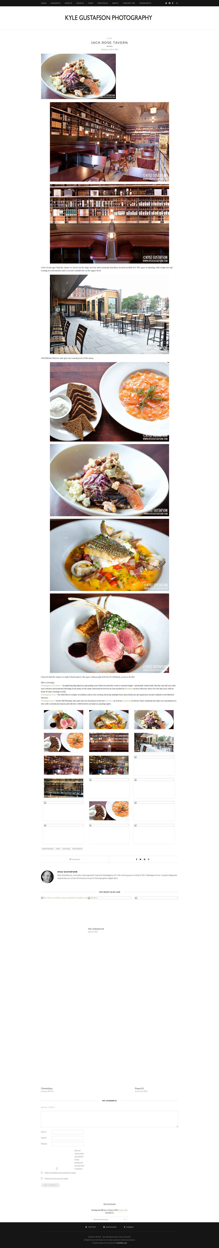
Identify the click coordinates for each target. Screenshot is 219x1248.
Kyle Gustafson (67, 872)
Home (43, 3)
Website (44, 1144)
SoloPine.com (122, 1243)
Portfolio (103, 3)
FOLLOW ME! (122, 1210)
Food (90, 3)
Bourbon (129, 688)
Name (44, 1132)
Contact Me (129, 3)
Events (68, 3)
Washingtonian (47, 701)
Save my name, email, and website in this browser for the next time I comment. (79, 1159)
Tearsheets (145, 3)
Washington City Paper (51, 685)
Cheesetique (46, 1088)
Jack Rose (66, 848)
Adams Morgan (47, 848)
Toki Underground (96, 929)
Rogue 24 (139, 1088)
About (115, 3)
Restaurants (77, 848)
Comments (75, 859)
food (58, 848)
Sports (80, 3)
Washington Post (48, 695)
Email (44, 1138)
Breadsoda (126, 701)
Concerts (55, 3)
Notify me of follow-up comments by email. (60, 1173)
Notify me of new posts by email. (56, 1179)
